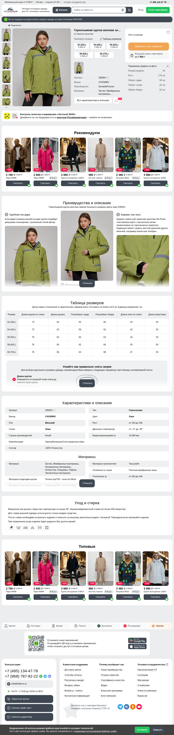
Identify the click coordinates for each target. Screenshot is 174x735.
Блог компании (108, 696)
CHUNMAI (50, 416)
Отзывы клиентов (110, 675)
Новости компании (147, 690)
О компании (144, 685)
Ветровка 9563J (122, 178)
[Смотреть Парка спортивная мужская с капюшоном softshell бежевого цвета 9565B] (18, 155)
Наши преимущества (111, 670)
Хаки (131, 416)
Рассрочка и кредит (74, 680)
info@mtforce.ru (19, 684)
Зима (48, 429)
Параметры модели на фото (142, 66)
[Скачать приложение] (137, 640)
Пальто (82, 626)
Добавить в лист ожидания (148, 46)
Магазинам (143, 680)
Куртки (12, 626)
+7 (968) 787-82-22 (21, 676)
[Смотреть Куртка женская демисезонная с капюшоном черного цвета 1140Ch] (73, 155)
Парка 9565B (11, 178)
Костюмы (35, 626)
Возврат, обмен (72, 685)
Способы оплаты (73, 675)
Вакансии (142, 696)
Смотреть (18, 183)
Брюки (59, 626)
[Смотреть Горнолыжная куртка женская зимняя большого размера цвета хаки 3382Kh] (79, 67)
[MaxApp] (50, 676)
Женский (50, 423)
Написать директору (22, 717)
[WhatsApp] (41, 676)
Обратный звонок (20, 699)
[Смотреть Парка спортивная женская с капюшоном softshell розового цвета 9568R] (45, 155)
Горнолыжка (135, 410)
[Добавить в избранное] (168, 32)
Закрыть (157, 730)
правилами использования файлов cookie (95, 731)
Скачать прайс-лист (21, 708)
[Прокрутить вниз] (6, 107)
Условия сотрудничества (151, 664)
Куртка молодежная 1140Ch (72, 178)
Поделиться (16, 25)
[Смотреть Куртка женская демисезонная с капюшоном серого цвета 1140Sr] (156, 155)
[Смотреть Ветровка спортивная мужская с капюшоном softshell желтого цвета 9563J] (128, 155)
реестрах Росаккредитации (71, 117)
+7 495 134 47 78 (158, 2)
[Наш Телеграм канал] (120, 706)
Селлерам (143, 675)
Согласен (142, 730)
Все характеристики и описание (93, 100)
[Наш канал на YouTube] (139, 706)
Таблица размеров (112, 39)
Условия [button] (75, 2)
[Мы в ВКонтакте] (126, 706)
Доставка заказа (73, 670)
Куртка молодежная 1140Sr (155, 178)
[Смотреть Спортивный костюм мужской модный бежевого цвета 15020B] (101, 155)
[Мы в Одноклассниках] (133, 706)
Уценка (160, 626)
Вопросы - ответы (74, 690)
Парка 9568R (39, 178)
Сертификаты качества (113, 680)
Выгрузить (107, 626)
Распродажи (134, 626)
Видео (104, 685)
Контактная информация (77, 696)
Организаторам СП (147, 670)
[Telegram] (46, 676)
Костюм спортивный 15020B (100, 178)
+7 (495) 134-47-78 (21, 671)
